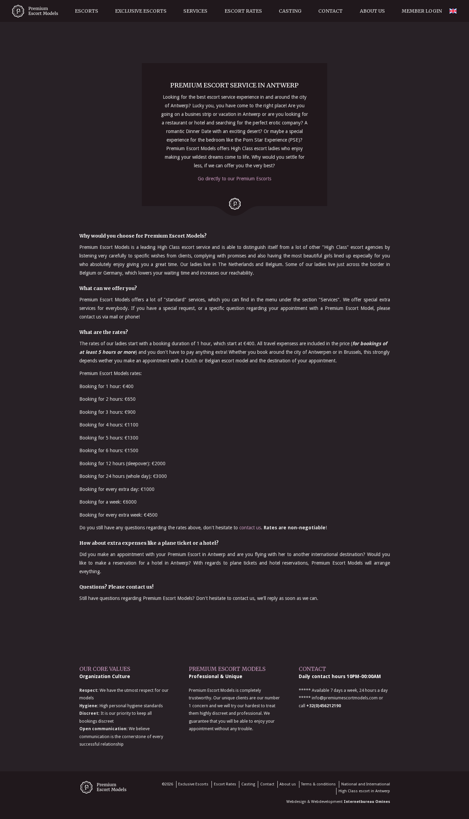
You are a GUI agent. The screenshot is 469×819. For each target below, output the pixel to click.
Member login (422, 11)
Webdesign (296, 801)
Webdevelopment (327, 801)
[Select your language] (452, 32)
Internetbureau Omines (367, 801)
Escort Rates (243, 11)
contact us (250, 527)
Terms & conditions (318, 784)
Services (195, 11)
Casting (290, 11)
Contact (330, 11)
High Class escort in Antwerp (364, 791)
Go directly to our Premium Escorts (234, 178)
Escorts (86, 11)
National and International (365, 784)
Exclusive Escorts (141, 11)
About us (372, 11)
